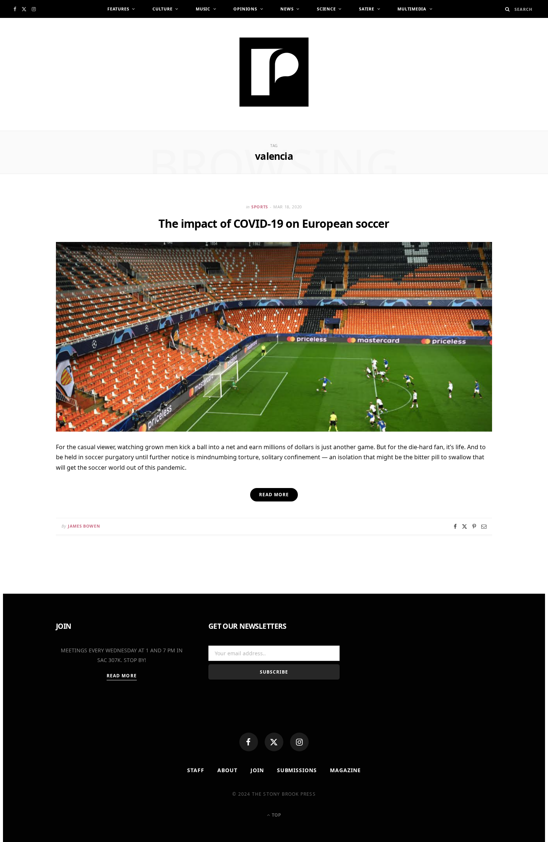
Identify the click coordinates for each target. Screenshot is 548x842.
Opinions (245, 9)
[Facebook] (248, 742)
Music (203, 9)
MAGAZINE (345, 770)
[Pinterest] (474, 526)
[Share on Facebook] (455, 526)
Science (326, 9)
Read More (122, 675)
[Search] (507, 9)
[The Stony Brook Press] (274, 72)
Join (257, 770)
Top (276, 815)
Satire (366, 9)
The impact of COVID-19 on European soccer (273, 223)
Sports (259, 206)
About (227, 770)
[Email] (483, 526)
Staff (195, 770)
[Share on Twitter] (464, 526)
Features (118, 9)
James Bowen (84, 526)
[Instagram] (299, 742)
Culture (162, 9)
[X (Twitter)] (274, 742)
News (286, 9)
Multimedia (411, 9)
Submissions (297, 770)
